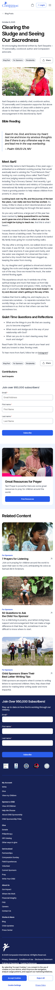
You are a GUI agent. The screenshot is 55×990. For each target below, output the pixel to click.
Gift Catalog (7, 838)
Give (4, 791)
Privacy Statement (10, 959)
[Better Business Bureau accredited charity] (16, 766)
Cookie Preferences (29, 963)
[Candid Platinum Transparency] (6, 766)
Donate (5, 829)
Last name (6, 416)
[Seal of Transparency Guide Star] (47, 766)
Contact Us (6, 911)
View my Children (9, 795)
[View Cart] (32, 5)
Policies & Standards (10, 963)
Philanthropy (7, 834)
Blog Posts (9, 13)
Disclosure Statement (43, 959)
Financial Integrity (9, 898)
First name (6, 404)
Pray (4, 874)
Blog (4, 921)
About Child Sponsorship (12, 815)
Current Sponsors (9, 870)
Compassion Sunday (10, 857)
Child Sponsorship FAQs (11, 819)
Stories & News (8, 917)
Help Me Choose (8, 810)
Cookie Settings (14, 985)
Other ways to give (9, 842)
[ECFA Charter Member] (26, 766)
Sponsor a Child (8, 802)
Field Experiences (9, 861)
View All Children (9, 806)
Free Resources (27, 499)
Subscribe (27, 433)
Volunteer (6, 866)
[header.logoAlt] (10, 7)
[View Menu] (50, 5)
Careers (5, 906)
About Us (5, 885)
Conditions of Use (26, 959)
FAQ (3, 902)
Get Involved (7, 849)
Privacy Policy (41, 985)
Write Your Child (8, 879)
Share (48, 60)
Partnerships (7, 853)
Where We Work (8, 894)
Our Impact (6, 889)
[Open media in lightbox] (27, 81)
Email (4, 393)
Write (4, 787)
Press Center (7, 930)
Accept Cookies (14, 978)
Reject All (41, 978)
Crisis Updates (8, 926)
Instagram (43, 352)
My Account (7, 783)
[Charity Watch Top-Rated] (36, 766)
